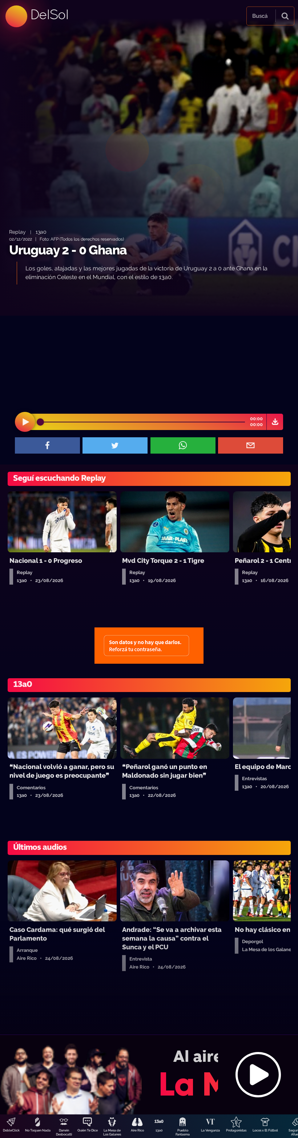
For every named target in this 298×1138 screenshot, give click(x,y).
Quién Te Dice (87, 1130)
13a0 (159, 1130)
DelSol (49, 14)
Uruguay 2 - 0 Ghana (68, 249)
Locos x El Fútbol (265, 1130)
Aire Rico (137, 1130)
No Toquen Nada (38, 1130)
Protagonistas (236, 1130)
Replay (17, 232)
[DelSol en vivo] (149, 1074)
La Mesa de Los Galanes (112, 1132)
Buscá (259, 16)
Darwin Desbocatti (64, 1132)
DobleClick (11, 1130)
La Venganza (210, 1130)
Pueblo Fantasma (183, 1132)
